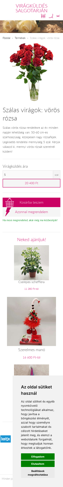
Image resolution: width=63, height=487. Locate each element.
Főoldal (6, 38)
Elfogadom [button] (37, 456)
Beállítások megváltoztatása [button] (38, 472)
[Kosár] (43, 16)
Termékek (20, 38)
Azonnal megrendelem (31, 211)
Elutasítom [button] (37, 463)
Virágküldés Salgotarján (31, 8)
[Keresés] (51, 16)
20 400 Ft (31, 183)
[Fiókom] (58, 16)
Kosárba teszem (31, 202)
